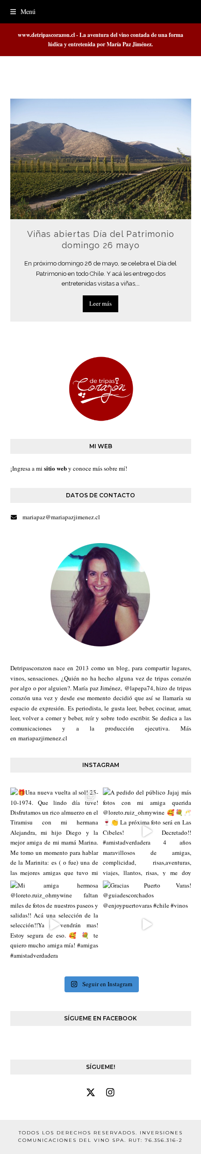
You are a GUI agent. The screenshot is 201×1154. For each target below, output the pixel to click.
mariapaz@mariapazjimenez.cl (61, 517)
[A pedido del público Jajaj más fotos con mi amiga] (147, 832)
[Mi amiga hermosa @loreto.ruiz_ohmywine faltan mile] (54, 925)
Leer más (100, 303)
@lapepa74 (138, 688)
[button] (23, 11)
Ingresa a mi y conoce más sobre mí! (69, 468)
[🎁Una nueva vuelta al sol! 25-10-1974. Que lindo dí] (54, 832)
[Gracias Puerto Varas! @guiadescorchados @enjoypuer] (147, 925)
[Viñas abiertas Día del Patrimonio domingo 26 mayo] (100, 158)
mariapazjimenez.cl (42, 738)
